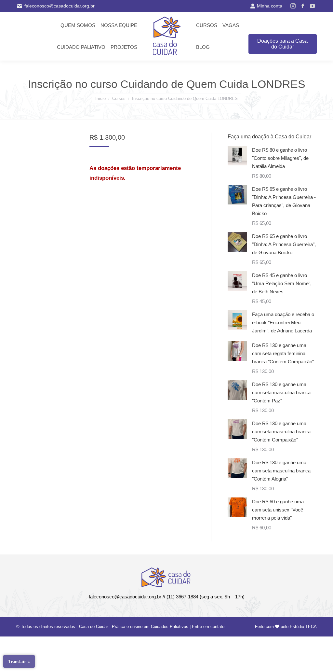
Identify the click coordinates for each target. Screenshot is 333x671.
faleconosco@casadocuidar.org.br (59, 5)
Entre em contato (208, 626)
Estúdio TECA (303, 626)
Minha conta (269, 5)
